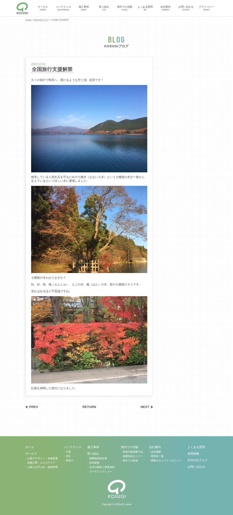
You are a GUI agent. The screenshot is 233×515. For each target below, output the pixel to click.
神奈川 (69, 460)
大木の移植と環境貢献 (102, 467)
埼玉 (68, 456)
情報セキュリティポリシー (166, 460)
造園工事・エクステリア (41, 462)
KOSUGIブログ (41, 20)
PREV (33, 407)
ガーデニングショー (100, 471)
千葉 (68, 451)
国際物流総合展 (98, 458)
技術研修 (94, 462)
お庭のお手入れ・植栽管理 (42, 467)
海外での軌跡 (130, 460)
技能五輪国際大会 (133, 451)
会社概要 (156, 451)
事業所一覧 (157, 456)
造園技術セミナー (133, 456)
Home (28, 20)
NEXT (145, 407)
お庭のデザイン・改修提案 (42, 458)
